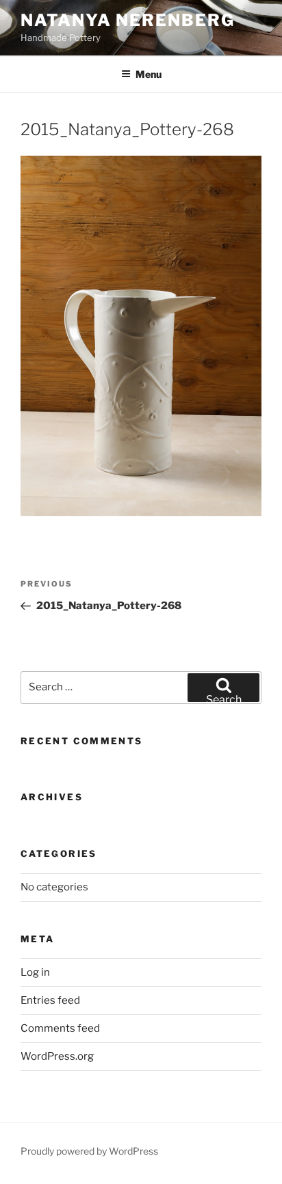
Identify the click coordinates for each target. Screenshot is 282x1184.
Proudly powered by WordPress (89, 1151)
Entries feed (50, 1000)
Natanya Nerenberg (128, 20)
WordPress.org (57, 1056)
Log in (35, 972)
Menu (149, 74)
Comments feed (60, 1028)
